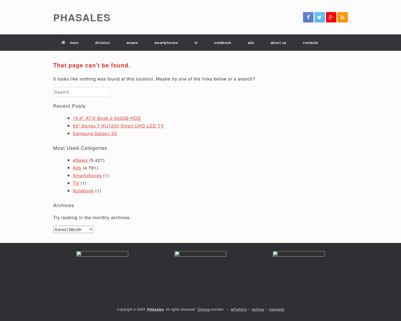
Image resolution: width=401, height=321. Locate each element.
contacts (310, 42)
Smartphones (87, 175)
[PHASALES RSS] (342, 17)
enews (132, 42)
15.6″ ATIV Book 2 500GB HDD (107, 118)
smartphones (166, 42)
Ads (77, 168)
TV (76, 183)
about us (278, 42)
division (102, 42)
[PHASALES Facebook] (308, 17)
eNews (80, 160)
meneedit (276, 309)
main (74, 42)
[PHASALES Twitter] (320, 17)
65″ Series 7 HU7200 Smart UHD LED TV (118, 126)
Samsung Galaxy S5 (95, 133)
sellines (258, 309)
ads (251, 42)
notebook (222, 42)
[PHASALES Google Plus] (331, 17)
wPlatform (239, 309)
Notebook (83, 191)
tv (196, 42)
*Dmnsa (204, 309)
